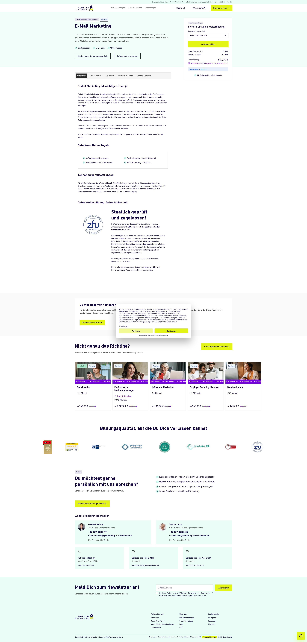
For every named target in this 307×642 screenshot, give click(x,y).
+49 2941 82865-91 (218, 2)
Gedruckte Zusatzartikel (196, 31)
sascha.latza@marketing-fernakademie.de (189, 535)
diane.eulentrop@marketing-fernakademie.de (110, 535)
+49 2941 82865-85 (178, 532)
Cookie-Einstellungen (225, 637)
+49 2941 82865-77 (97, 532)
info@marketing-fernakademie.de (198, 2)
